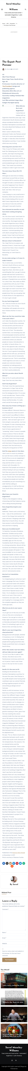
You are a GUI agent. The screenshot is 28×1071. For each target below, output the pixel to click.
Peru (4, 1016)
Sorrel (8, 69)
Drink (4, 999)
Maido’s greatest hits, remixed (13, 1019)
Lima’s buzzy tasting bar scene (13, 985)
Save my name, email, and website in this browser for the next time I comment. (13, 953)
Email (4, 938)
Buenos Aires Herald (19, 852)
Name (4, 932)
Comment (5, 909)
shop (10, 451)
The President (7, 86)
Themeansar (14, 1068)
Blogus (23, 1066)
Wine (4, 982)
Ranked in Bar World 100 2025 (13, 1002)
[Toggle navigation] (2, 9)
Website (4, 943)
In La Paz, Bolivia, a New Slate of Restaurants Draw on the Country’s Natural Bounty (13, 1036)
